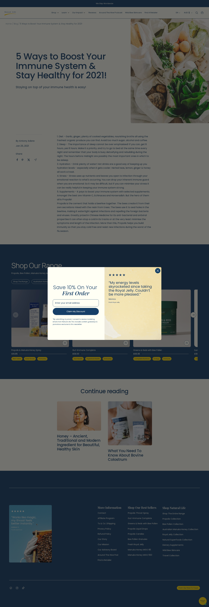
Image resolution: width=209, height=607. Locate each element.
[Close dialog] (157, 270)
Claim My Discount (76, 311)
